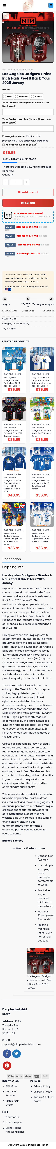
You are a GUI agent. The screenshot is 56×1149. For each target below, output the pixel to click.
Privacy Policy (42, 1086)
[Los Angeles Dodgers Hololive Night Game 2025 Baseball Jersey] (42, 514)
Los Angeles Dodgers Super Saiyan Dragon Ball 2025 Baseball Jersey (13, 539)
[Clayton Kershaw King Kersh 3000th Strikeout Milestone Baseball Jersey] (42, 359)
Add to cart (30, 192)
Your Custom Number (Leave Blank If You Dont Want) (26, 121)
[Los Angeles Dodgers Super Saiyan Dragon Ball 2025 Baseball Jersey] (14, 514)
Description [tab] (11, 559)
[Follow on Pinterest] (7, 1065)
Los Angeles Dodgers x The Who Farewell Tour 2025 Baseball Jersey (13, 431)
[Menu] (4, 5)
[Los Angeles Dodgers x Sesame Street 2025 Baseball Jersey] (42, 409)
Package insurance (13, 136)
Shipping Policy (43, 1091)
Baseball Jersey (23, 69)
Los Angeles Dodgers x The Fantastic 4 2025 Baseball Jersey (12, 381)
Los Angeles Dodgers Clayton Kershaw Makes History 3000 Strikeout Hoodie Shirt (12, 484)
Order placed (9, 310)
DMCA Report (14, 1122)
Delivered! (48, 310)
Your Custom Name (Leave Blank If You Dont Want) (25, 104)
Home (6, 69)
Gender (7, 89)
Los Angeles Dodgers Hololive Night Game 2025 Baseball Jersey (40, 537)
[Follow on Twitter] (16, 1053)
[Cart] (51, 5)
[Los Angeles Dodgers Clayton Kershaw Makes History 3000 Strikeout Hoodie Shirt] (14, 459)
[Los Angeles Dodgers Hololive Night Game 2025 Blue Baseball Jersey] (42, 459)
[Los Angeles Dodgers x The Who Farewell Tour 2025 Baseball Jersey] (14, 409)
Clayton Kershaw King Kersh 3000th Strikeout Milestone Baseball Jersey (41, 381)
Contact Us (12, 1117)
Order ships (28, 310)
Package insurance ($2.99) (21, 144)
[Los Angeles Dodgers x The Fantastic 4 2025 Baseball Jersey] (14, 359)
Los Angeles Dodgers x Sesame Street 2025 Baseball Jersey (42, 431)
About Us (11, 1086)
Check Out (28, 203)
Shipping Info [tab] (12, 567)
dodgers (11, 328)
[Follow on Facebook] (7, 1053)
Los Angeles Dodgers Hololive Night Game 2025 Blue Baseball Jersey (40, 483)
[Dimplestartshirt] (28, 5)
